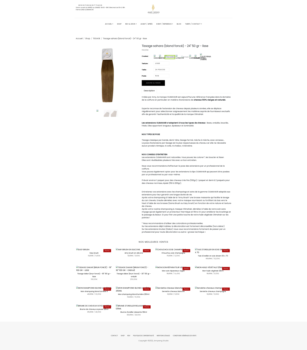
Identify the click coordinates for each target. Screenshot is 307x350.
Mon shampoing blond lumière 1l (94, 291)
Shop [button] (119, 24)
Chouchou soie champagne (173, 253)
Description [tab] (149, 90)
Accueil (79, 38)
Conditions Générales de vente (184, 336)
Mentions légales (163, 336)
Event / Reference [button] (164, 24)
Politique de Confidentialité (143, 336)
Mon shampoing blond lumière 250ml (133, 294)
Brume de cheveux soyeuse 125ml (94, 309)
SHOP (122, 336)
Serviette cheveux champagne (213, 291)
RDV (128, 336)
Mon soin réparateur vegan (173, 271)
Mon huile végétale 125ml (212, 271)
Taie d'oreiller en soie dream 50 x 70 (213, 256)
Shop (87, 38)
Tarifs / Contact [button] (193, 24)
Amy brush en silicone (134, 253)
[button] (80, 81)
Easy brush (94, 253)
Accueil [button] (108, 24)
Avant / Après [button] (147, 24)
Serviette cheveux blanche (173, 291)
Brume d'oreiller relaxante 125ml (134, 312)
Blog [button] (179, 24)
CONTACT (114, 336)
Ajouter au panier (153, 83)
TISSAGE (96, 38)
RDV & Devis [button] (130, 24)
